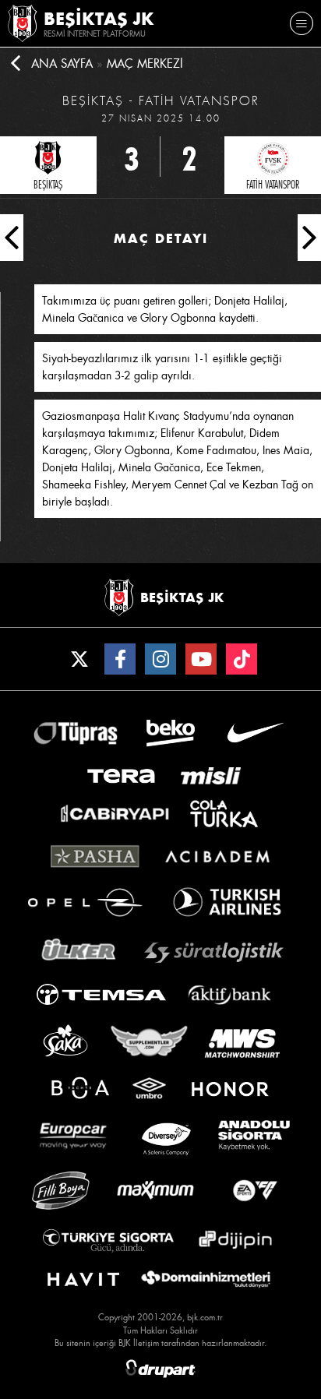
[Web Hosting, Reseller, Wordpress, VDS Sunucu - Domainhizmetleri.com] (206, 1280)
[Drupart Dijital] (160, 1368)
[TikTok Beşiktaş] (241, 659)
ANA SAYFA (62, 64)
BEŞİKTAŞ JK (99, 19)
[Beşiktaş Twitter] (79, 659)
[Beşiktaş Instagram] (160, 659)
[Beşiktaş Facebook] (120, 659)
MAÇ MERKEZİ (145, 64)
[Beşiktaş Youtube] (201, 659)
